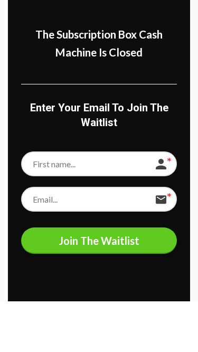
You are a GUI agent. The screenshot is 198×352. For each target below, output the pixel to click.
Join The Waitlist (99, 240)
